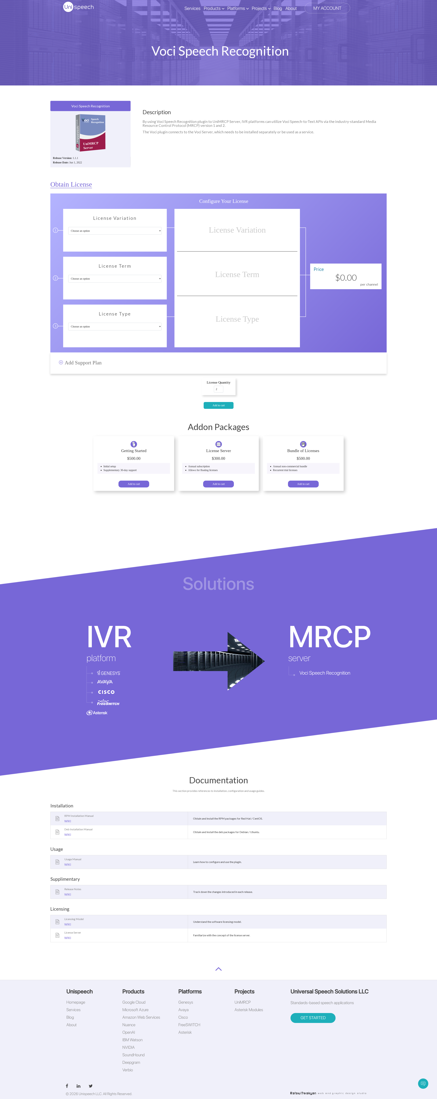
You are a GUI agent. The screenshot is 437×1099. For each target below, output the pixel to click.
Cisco (183, 1017)
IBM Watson (132, 1039)
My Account (327, 8)
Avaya (183, 1009)
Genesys (185, 1002)
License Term (115, 266)
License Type (115, 314)
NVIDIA (128, 1047)
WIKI (67, 821)
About (291, 8)
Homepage (75, 1002)
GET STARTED (313, 1017)
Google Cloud (133, 1002)
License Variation (115, 218)
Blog (278, 8)
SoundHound (133, 1054)
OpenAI (128, 1032)
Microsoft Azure (135, 1009)
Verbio (127, 1069)
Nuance (128, 1024)
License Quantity (218, 382)
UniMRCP (243, 1002)
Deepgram (131, 1062)
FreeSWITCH (189, 1024)
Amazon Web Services (141, 1017)
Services (192, 8)
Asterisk (185, 1032)
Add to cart (219, 405)
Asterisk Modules (249, 1009)
